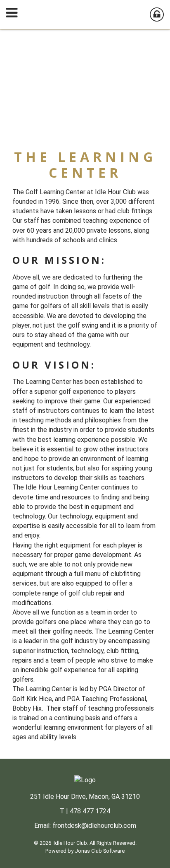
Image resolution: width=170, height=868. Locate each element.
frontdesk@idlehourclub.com (94, 825)
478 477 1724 (90, 811)
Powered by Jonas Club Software (85, 851)
